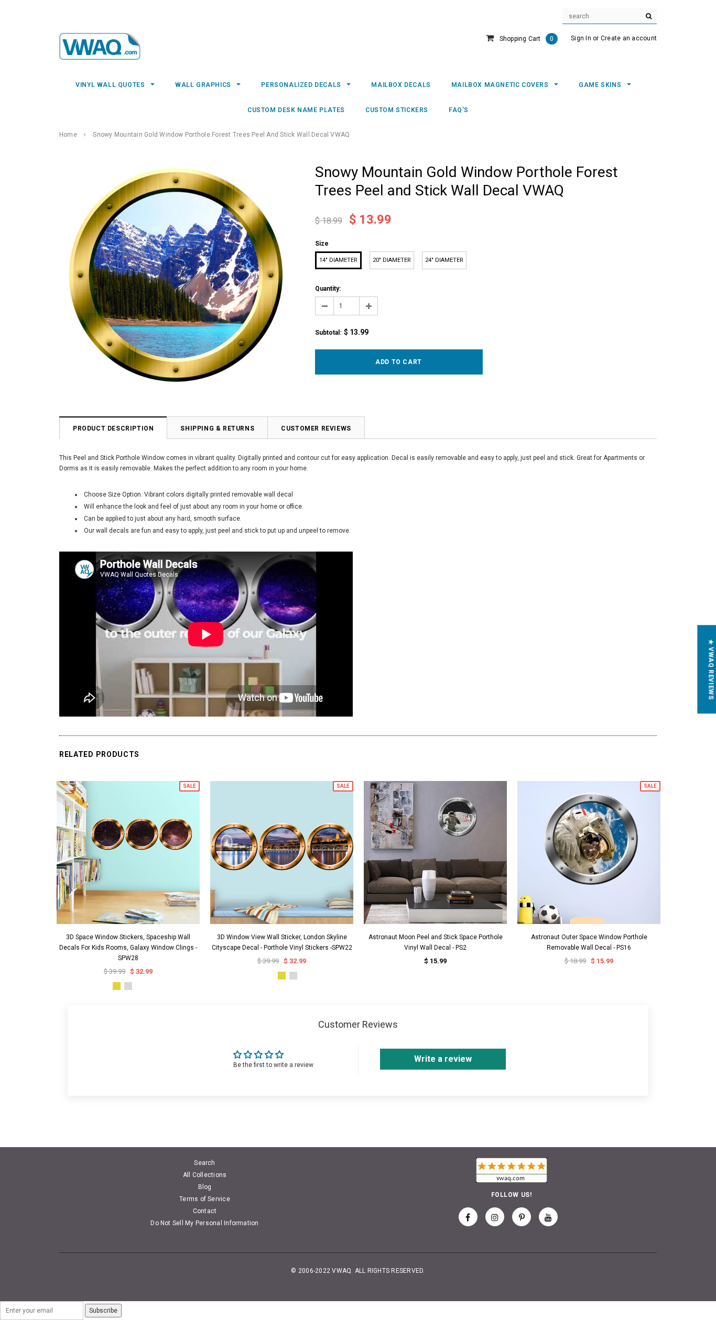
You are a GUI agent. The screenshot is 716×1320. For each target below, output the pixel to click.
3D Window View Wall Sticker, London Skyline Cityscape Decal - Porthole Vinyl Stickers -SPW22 (282, 942)
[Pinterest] (521, 1216)
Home (68, 134)
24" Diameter (444, 260)
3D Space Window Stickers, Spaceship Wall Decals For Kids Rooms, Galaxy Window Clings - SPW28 (128, 947)
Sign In (581, 38)
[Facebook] (468, 1216)
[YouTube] (548, 1216)
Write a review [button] (443, 1059)
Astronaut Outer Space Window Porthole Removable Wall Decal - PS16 (589, 942)
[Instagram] (494, 1216)
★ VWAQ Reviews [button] (710, 669)
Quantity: (328, 288)
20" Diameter (392, 260)
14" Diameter (338, 260)
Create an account (629, 38)
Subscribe (103, 1310)
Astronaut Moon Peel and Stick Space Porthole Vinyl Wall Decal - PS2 (435, 942)
